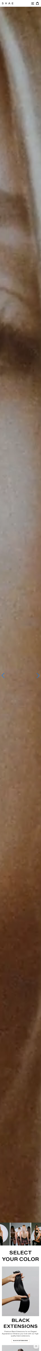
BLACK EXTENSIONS (20, 1340)
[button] (38, 675)
